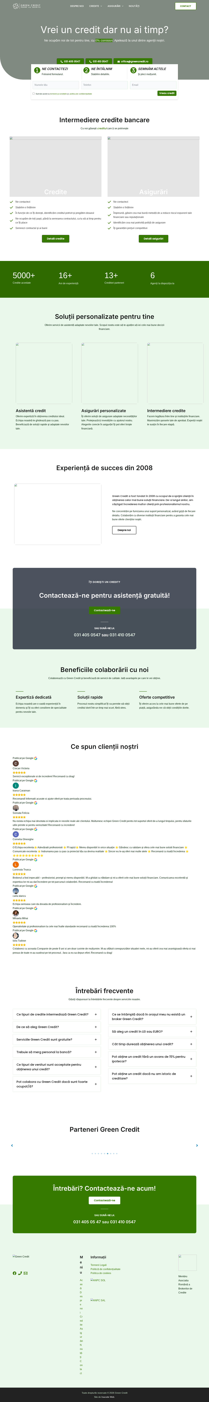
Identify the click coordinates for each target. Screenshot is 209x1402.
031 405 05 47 (87, 1221)
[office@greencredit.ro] (25, 1273)
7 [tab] (110, 1153)
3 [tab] (98, 1153)
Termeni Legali (99, 1265)
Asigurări (114, 6)
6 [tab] (107, 1153)
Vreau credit (167, 93)
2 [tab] (95, 1153)
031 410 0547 (122, 634)
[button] (100, 6)
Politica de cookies (101, 1273)
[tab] (57, 1014)
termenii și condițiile (58, 94)
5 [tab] (104, 1153)
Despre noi (77, 6)
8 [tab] (113, 1153)
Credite (94, 6)
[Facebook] (14, 1273)
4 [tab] (101, 1153)
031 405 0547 (87, 634)
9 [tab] (116, 1153)
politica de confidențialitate (81, 94)
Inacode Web (107, 1397)
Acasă (81, 1284)
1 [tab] (92, 1153)
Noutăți (134, 6)
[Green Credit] (26, 6)
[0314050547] (20, 1273)
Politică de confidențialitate (105, 1269)
